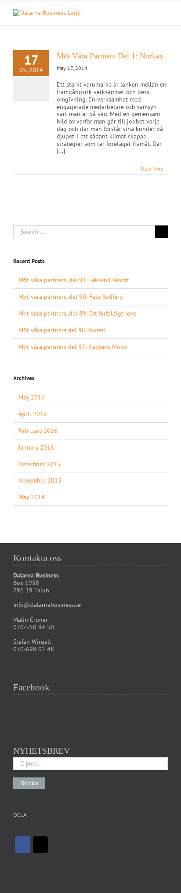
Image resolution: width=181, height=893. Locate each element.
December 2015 (39, 464)
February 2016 (38, 431)
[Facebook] (22, 844)
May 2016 (31, 397)
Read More (152, 169)
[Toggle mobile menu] (164, 13)
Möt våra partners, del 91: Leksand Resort (73, 280)
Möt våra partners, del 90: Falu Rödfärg (70, 297)
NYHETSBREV (41, 750)
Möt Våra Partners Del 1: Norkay (110, 55)
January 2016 (36, 447)
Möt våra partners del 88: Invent (61, 330)
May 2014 (31, 497)
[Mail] (40, 844)
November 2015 (40, 480)
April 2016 (32, 414)
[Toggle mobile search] (148, 13)
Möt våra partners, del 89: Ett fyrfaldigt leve (77, 313)
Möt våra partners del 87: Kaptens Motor (73, 347)
